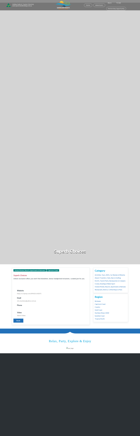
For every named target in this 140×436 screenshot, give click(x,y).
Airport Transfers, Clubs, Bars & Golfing (108, 278)
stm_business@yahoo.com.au (26, 301)
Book (18, 320)
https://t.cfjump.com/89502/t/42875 (29, 293)
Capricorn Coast (53, 270)
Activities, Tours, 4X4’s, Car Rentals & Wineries (110, 275)
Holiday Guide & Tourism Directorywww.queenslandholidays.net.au (23, 5)
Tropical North (100, 319)
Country (97, 307)
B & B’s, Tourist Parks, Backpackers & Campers (110, 281)
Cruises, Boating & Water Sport (105, 284)
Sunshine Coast (100, 316)
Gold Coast (98, 310)
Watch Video (21, 315)
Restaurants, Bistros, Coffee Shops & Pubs (108, 290)
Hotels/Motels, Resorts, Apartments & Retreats (30, 270)
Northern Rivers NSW (102, 313)
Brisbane (98, 301)
